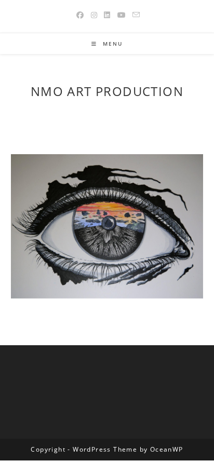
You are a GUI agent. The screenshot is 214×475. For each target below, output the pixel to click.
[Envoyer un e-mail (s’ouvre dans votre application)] (134, 15)
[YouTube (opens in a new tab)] (121, 15)
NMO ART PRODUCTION (107, 91)
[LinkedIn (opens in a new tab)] (107, 15)
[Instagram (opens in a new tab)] (94, 15)
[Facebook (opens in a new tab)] (80, 15)
